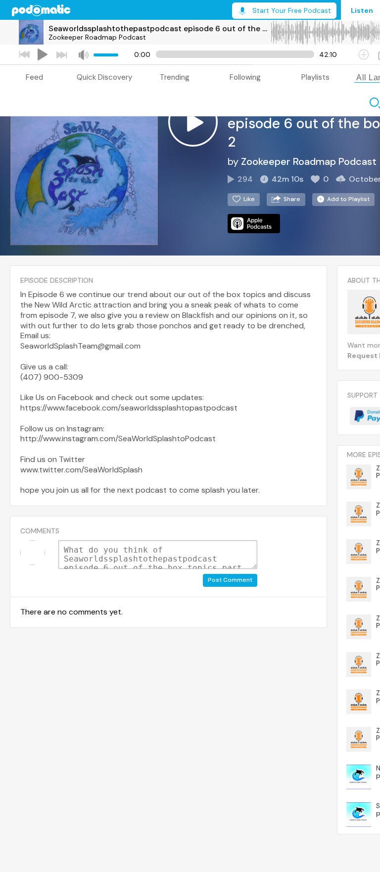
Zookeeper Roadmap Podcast (97, 37)
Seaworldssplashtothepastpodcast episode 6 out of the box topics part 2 (159, 28)
